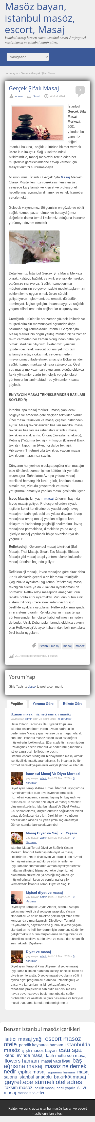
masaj (67, 646)
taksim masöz (18, 1087)
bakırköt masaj (70, 1076)
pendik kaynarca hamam (41, 1045)
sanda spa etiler (31, 1093)
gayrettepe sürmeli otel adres (43, 1081)
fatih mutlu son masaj (66, 1055)
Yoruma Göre (43, 704)
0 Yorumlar (64, 718)
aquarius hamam (61, 1072)
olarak (32, 686)
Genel (24, 73)
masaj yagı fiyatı (55, 1061)
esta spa (70, 1049)
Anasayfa (12, 73)
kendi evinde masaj (24, 1055)
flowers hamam (22, 1061)
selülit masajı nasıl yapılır (55, 1088)
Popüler (17, 704)
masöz (80, 646)
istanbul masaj (50, 646)
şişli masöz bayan (39, 1050)
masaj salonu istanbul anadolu (46, 1074)
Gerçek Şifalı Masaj (34, 88)
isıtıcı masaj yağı (24, 1039)
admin (19, 96)
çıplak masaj (32, 1071)
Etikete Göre (72, 704)
